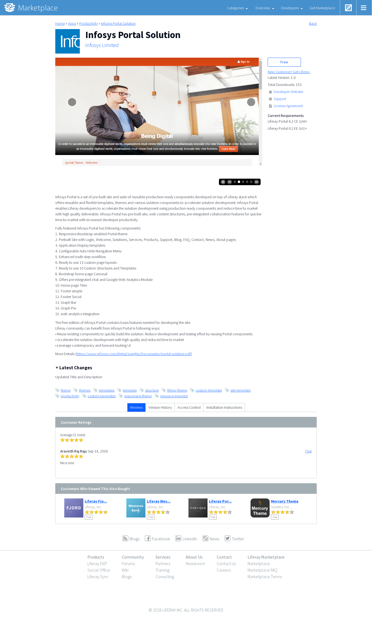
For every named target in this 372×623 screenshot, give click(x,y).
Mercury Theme (284, 501)
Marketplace (259, 563)
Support (280, 98)
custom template (209, 390)
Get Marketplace (322, 7)
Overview (262, 7)
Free (284, 62)
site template (240, 390)
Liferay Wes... (158, 501)
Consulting (164, 576)
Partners (162, 563)
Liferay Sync (98, 576)
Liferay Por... (220, 501)
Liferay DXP (97, 563)
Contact (224, 557)
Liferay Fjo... (96, 501)
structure (152, 390)
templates (106, 390)
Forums (128, 563)
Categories (235, 7)
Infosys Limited (102, 45)
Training (162, 570)
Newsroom (195, 563)
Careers (224, 570)
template (130, 390)
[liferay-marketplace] (31, 7)
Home (60, 23)
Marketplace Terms (265, 576)
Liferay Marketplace (266, 557)
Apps (72, 23)
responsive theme (138, 395)
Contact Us (226, 563)
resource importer (174, 395)
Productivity (88, 23)
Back (313, 23)
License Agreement (288, 105)
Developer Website (288, 91)
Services (162, 557)
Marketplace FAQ (263, 570)
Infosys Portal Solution (118, 23)
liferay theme (177, 390)
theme (66, 390)
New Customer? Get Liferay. (289, 71)
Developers (290, 7)
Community (133, 557)
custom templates (102, 395)
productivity (70, 395)
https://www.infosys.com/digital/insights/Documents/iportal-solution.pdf (134, 353)
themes (84, 390)
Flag (308, 451)
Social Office (98, 570)
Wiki (125, 570)
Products (95, 557)
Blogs (127, 576)
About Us (194, 557)
